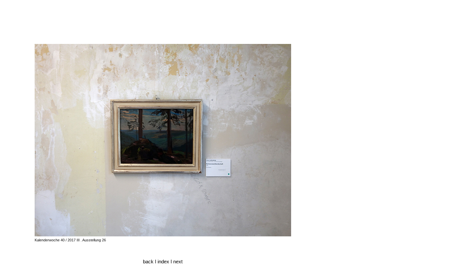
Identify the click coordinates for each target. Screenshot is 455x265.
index (164, 261)
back (148, 261)
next (178, 261)
